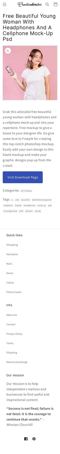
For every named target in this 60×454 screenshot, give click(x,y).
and (17, 199)
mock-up (41, 205)
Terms (9, 343)
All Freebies (26, 190)
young (38, 211)
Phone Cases (13, 292)
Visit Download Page (23, 177)
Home (9, 273)
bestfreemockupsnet (41, 199)
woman (28, 211)
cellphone (8, 205)
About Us (11, 315)
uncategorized (10, 211)
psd (50, 205)
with (21, 211)
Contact (11, 324)
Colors (10, 282)
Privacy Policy (14, 333)
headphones (29, 205)
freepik (18, 205)
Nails (9, 263)
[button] (4, 4)
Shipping (11, 352)
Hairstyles (12, 254)
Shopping (12, 244)
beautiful (25, 199)
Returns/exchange (17, 362)
